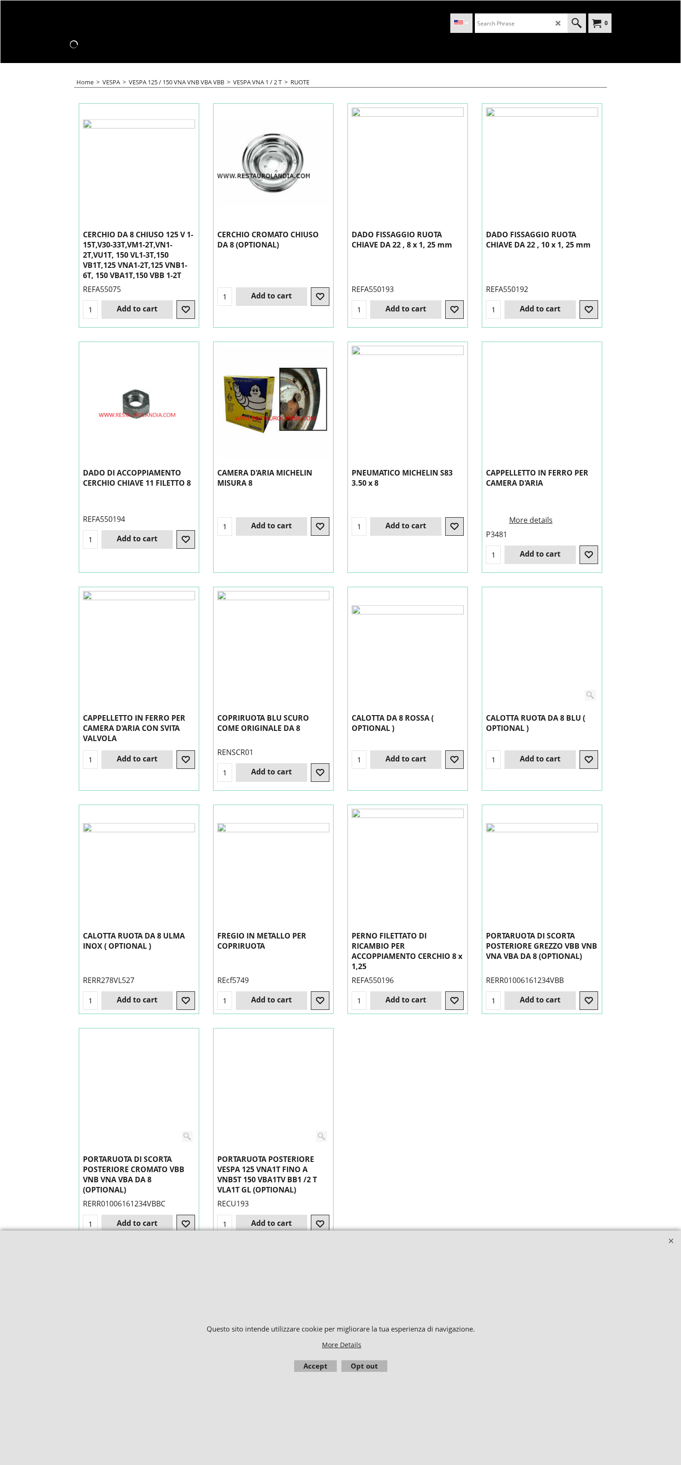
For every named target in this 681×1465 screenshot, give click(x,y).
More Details (341, 1344)
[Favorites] (186, 309)
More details (531, 520)
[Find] (577, 23)
